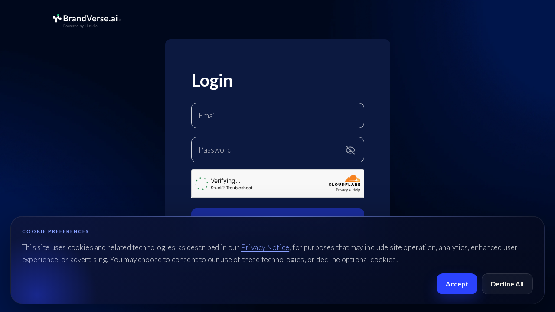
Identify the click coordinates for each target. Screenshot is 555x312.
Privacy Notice (265, 247)
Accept (457, 284)
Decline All (507, 284)
